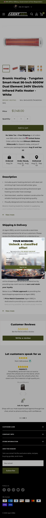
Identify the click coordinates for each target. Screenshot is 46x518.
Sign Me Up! (23, 267)
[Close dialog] (43, 239)
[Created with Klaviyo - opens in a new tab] (23, 279)
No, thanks (23, 270)
